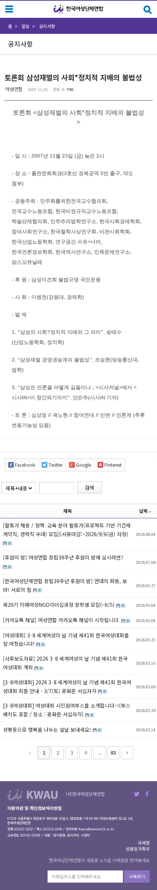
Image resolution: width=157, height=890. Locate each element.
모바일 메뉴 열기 (9, 9)
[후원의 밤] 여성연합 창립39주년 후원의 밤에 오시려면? (63, 557)
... (99, 753)
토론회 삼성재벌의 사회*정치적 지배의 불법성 (73, 77)
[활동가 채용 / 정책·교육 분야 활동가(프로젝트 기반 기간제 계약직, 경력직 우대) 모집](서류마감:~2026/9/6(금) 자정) (67, 530)
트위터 (136, 793)
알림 (26, 26)
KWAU (32, 795)
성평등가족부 (138, 849)
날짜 (143, 510)
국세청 (144, 842)
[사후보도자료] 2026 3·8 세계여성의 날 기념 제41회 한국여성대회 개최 (65, 663)
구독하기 (137, 876)
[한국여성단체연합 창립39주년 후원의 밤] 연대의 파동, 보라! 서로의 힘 (65, 585)
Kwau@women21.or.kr (96, 829)
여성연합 (14, 89)
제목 (67, 510)
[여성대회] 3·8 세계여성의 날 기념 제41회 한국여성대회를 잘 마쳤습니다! (66, 640)
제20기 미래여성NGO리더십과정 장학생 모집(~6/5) (59, 604)
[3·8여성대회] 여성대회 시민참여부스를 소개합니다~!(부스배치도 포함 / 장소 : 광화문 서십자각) (66, 710)
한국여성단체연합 (78, 8)
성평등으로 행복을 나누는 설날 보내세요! (48, 729)
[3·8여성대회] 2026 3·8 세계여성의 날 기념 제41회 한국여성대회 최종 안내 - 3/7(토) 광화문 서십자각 (67, 687)
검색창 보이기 (147, 9)
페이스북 (147, 793)
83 (113, 753)
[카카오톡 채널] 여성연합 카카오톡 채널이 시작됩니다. (62, 620)
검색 (89, 487)
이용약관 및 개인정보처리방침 (34, 808)
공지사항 (47, 26)
